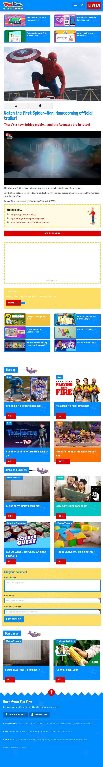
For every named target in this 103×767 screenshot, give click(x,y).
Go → (11, 415)
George (36, 731)
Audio (33, 723)
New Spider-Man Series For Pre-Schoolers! (30, 222)
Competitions (51, 723)
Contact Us (15, 739)
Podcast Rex (81, 739)
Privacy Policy (44, 739)
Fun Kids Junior (65, 731)
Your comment (10, 577)
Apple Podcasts (17, 714)
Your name (9, 595)
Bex (47, 731)
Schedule (14, 731)
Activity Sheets (64, 723)
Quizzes (76, 723)
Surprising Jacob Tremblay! (23, 214)
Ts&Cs (33, 739)
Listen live (13, 302)
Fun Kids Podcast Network (63, 739)
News (20, 723)
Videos (40, 723)
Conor (53, 731)
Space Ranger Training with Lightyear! (28, 218)
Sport (26, 723)
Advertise (25, 739)
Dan (43, 731)
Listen (94, 5)
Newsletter (41, 714)
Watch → (63, 461)
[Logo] (9, 136)
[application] (52, 158)
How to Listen (26, 731)
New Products (87, 723)
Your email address (12, 606)
